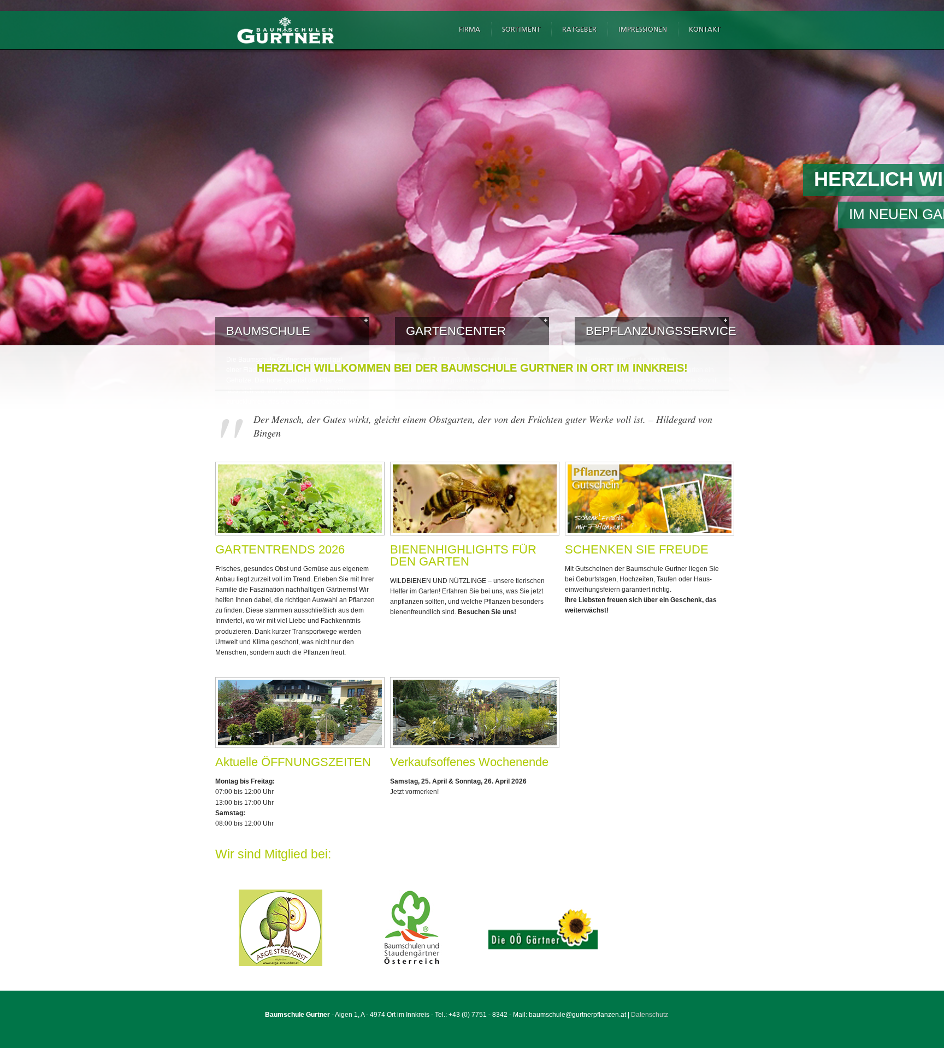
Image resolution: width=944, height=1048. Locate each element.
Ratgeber (579, 29)
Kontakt (705, 29)
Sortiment (521, 29)
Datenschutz (649, 1014)
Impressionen (642, 29)
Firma (469, 29)
